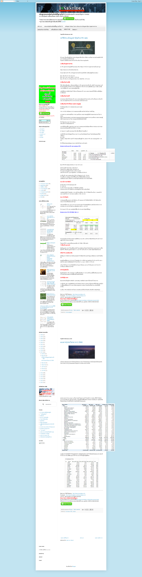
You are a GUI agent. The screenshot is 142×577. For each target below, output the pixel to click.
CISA (41, 197)
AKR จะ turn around (49, 204)
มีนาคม (43, 368)
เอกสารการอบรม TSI (44, 435)
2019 (41, 348)
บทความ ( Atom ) (70, 540)
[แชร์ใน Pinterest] (92, 310)
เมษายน (43, 366)
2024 (41, 338)
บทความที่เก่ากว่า (99, 538)
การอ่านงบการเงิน (68, 511)
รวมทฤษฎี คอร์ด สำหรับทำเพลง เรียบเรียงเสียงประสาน (50, 231)
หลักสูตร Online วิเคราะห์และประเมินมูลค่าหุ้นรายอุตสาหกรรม (81, 26)
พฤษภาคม (44, 364)
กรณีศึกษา (42, 187)
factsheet (42, 420)
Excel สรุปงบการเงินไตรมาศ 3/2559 (51, 294)
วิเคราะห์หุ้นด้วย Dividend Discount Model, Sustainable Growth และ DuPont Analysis (51, 258)
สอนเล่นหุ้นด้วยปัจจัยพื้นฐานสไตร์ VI (53, 26)
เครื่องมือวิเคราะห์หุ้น (56, 29)
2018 (41, 350)
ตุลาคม (43, 353)
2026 (41, 334)
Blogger (74, 566)
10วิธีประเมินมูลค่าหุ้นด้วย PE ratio (74, 38)
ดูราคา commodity (44, 417)
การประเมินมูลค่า (68, 312)
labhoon (42, 415)
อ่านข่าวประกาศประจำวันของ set (47, 427)
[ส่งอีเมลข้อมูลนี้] (85, 310)
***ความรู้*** (43, 430)
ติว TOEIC (42, 130)
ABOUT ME (67, 29)
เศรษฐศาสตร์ (43, 195)
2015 (41, 374)
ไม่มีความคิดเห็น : (77, 310)
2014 (41, 376)
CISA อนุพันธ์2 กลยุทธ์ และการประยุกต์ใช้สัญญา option (50, 319)
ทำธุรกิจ (42, 193)
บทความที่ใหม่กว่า (65, 538)
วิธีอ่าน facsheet (43, 422)
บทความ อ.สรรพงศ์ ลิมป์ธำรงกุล (47, 432)
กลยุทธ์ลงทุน (43, 185)
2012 (41, 380)
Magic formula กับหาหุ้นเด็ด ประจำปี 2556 (51, 270)
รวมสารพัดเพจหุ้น (44, 419)
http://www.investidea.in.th (79, 294)
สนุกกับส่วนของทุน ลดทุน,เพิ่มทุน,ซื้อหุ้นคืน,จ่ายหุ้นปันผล (51, 283)
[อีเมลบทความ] (83, 310)
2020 (41, 346)
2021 (41, 344)
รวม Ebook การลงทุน (44, 433)
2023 (41, 340)
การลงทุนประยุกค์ (44, 192)
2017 (41, 352)
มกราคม (43, 370)
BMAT (41, 135)
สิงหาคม (43, 355)
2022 (41, 342)
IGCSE (41, 137)
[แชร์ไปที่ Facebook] (91, 310)
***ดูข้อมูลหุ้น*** (43, 414)
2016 (41, 372)
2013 (41, 378)
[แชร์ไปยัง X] (89, 310)
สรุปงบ (74, 511)
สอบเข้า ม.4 (42, 134)
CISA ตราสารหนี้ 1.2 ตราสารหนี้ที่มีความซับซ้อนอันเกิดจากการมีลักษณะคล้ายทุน (47, 307)
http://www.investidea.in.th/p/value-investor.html (87, 300)
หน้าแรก (40, 26)
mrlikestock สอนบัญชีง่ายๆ (46, 437)
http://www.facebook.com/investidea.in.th (76, 295)
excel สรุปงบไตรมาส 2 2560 (71, 342)
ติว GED (42, 132)
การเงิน (42, 190)
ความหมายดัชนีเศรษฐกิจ (45, 412)
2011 (41, 382)
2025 (41, 336)
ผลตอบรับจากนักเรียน (43, 29)
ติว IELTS (42, 129)
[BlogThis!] (87, 310)
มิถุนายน (44, 362)
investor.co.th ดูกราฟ (44, 428)
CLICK (63, 21)
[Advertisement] (81, 326)
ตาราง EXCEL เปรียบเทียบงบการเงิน (51, 217)
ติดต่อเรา (75, 29)
